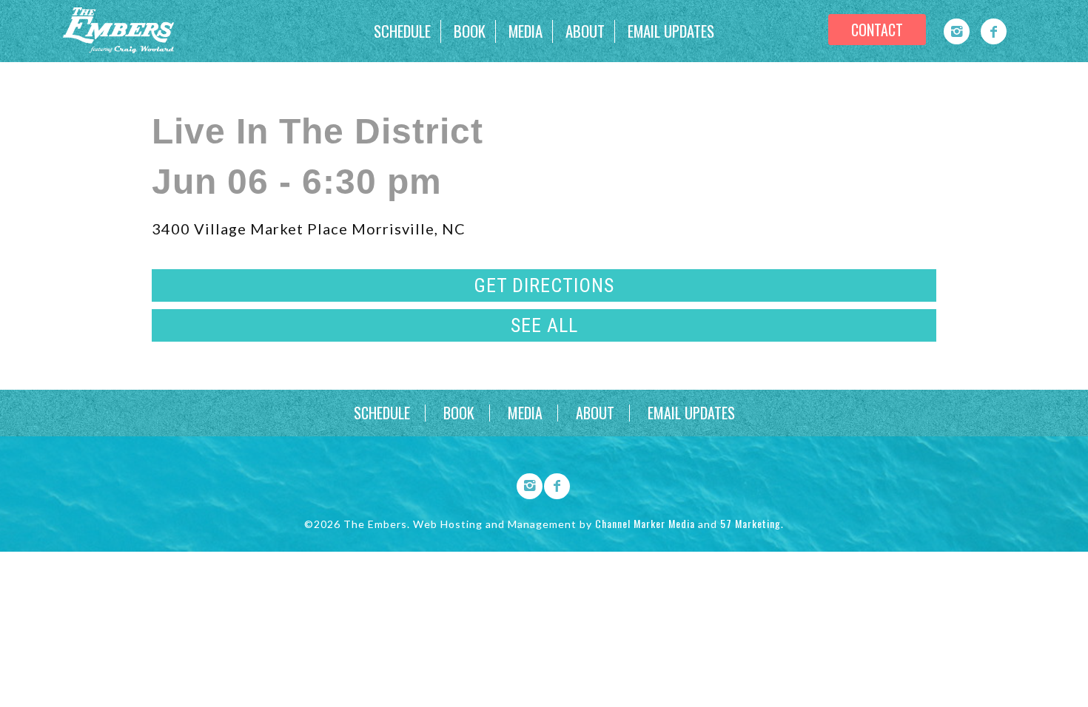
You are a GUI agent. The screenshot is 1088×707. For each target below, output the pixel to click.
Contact (877, 29)
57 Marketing (750, 523)
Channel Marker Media (645, 523)
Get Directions (544, 285)
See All (544, 325)
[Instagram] (957, 31)
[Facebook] (994, 31)
